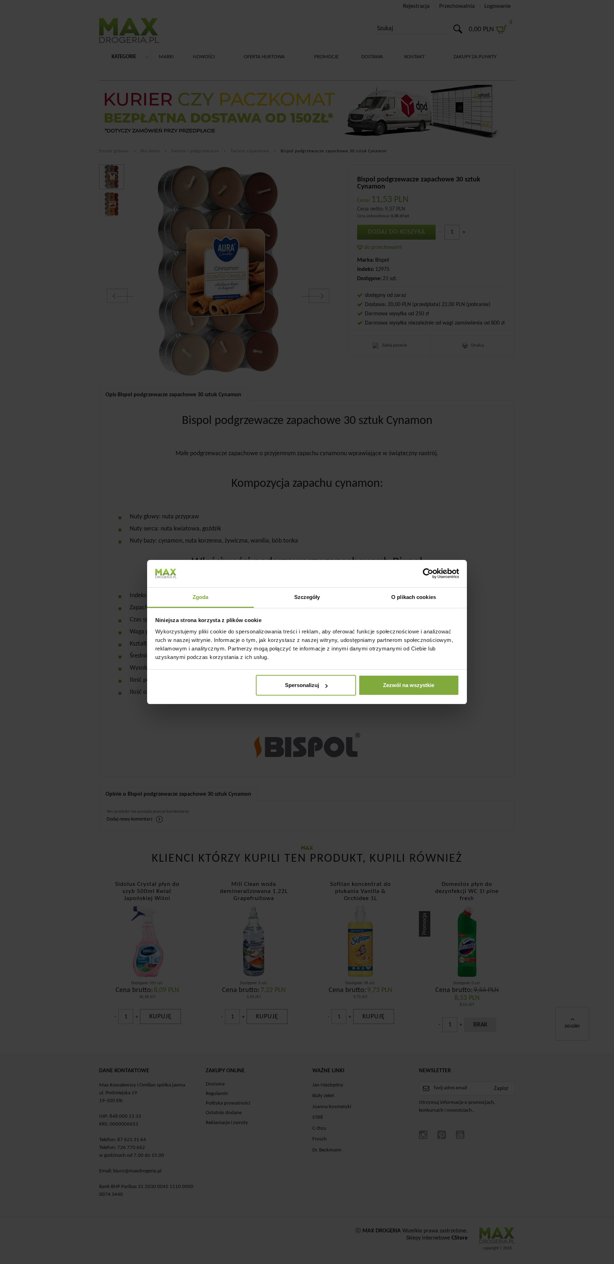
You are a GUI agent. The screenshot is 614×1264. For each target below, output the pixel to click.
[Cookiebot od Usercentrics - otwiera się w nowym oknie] (428, 573)
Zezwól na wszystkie (408, 685)
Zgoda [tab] (201, 597)
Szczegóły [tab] (307, 597)
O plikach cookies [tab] (413, 597)
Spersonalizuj (302, 685)
